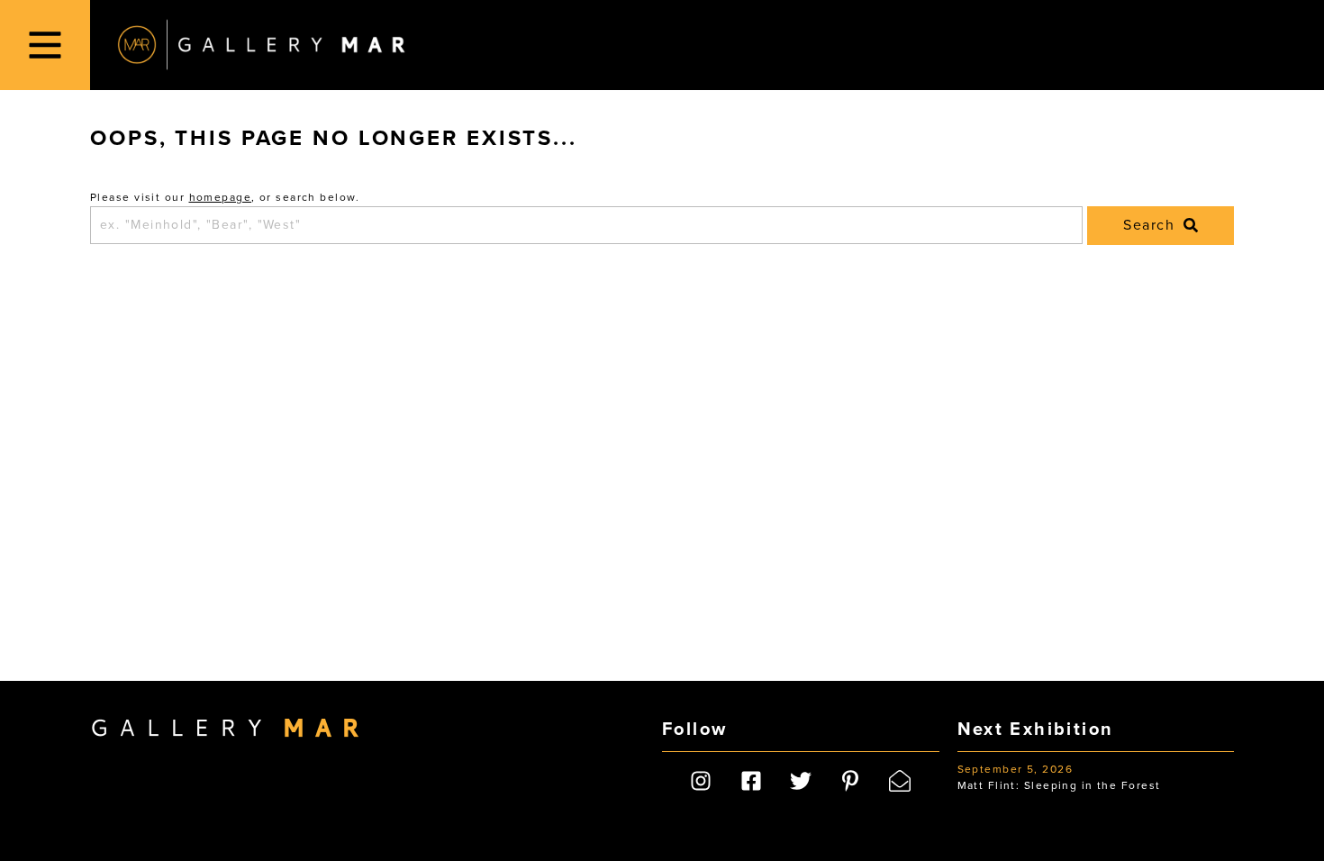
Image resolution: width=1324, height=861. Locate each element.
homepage (220, 197)
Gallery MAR (261, 45)
